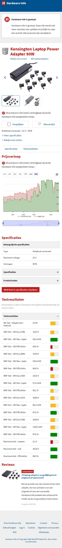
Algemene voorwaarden (48, 527)
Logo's (22, 527)
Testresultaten (30, 148)
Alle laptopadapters (39, 58)
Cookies (31, 527)
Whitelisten (44, 532)
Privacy (55, 523)
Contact (43, 523)
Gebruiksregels (9, 527)
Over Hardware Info (12, 523)
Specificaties (11, 148)
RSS (14, 532)
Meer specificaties (12, 135)
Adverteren (30, 523)
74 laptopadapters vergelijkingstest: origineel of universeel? (39, 476)
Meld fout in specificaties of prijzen (20, 289)
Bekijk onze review (18, 58)
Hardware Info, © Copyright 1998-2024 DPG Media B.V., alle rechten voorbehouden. (31, 540)
